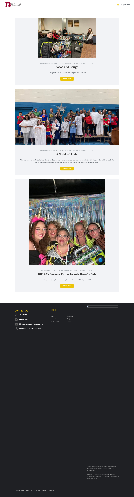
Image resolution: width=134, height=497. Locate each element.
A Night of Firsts (67, 154)
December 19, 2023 (49, 63)
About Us (53, 319)
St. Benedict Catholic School (74, 63)
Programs (69, 319)
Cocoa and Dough (67, 67)
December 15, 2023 (49, 151)
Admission (70, 316)
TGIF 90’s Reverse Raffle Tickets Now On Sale (67, 274)
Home (52, 316)
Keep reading (67, 79)
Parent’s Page (55, 321)
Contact (69, 321)
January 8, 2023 (49, 270)
